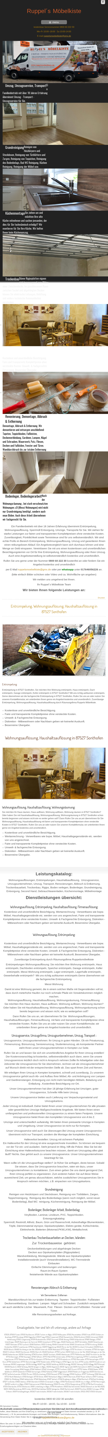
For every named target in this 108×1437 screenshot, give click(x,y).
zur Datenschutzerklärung (48, 1436)
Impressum (65, 1436)
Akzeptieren (8, 1432)
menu (55, 22)
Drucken (101, 598)
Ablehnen (22, 1432)
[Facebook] (103, 2)
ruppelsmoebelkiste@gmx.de (57, 36)
